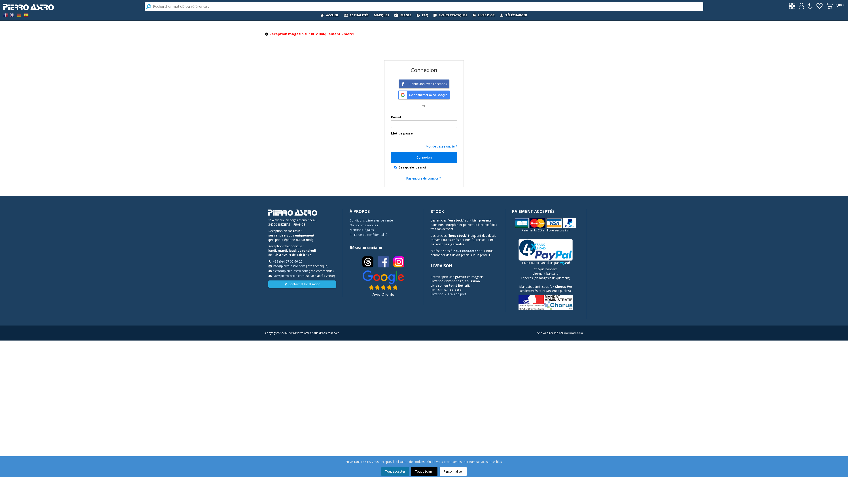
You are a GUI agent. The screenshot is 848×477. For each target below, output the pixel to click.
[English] (12, 15)
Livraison (437, 294)
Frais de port (457, 294)
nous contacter (465, 251)
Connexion (424, 157)
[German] (19, 15)
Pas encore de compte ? (423, 178)
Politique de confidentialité (368, 235)
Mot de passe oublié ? (441, 146)
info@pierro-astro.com (289, 266)
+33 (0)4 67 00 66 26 (287, 261)
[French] (5, 15)
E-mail (396, 117)
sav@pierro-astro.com (289, 276)
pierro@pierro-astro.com (290, 271)
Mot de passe (402, 133)
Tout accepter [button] (395, 471)
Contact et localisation (304, 284)
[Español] (26, 15)
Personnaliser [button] (453, 471)
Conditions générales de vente (371, 220)
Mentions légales (362, 230)
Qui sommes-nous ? (364, 225)
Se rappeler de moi (412, 167)
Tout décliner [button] (424, 471)
